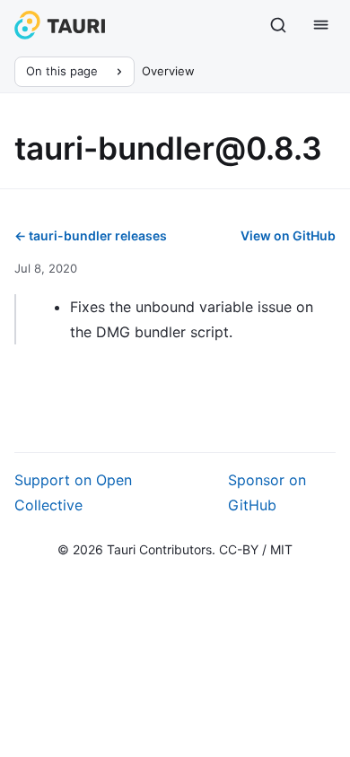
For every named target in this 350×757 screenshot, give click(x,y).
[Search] (278, 25)
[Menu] (321, 25)
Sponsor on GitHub (267, 492)
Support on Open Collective (73, 492)
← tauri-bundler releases (90, 235)
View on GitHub (288, 235)
